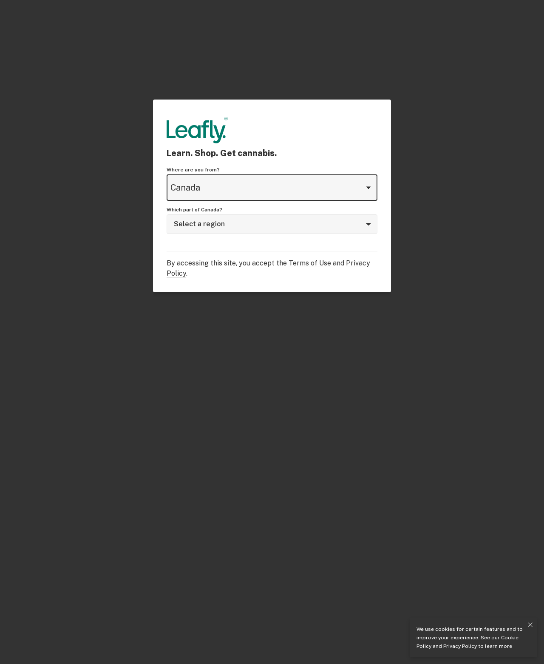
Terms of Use (310, 263)
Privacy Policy (460, 646)
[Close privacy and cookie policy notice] (530, 624)
